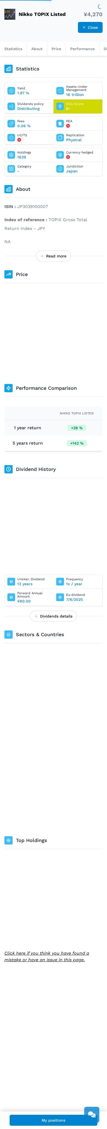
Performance (82, 49)
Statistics (13, 49)
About (37, 49)
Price (56, 49)
